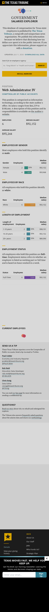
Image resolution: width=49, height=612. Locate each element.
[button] (24, 306)
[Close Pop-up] (46, 558)
